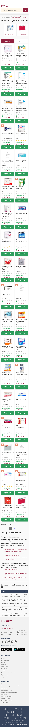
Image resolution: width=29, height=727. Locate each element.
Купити (8, 67)
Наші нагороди (5, 660)
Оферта (3, 677)
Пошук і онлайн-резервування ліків (10, 686)
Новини (3, 662)
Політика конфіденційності (8, 672)
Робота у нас (4, 666)
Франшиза (3, 664)
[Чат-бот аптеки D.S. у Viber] (15, 641)
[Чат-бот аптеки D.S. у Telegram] (12, 641)
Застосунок (4, 694)
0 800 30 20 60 (7, 628)
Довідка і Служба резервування (9, 692)
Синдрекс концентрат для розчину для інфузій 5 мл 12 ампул (15, 578)
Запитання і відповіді (6, 696)
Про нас (3, 658)
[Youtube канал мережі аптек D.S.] (8, 641)
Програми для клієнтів (6, 690)
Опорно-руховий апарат (15, 16)
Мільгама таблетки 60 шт (11, 569)
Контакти (3, 670)
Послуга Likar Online (6, 700)
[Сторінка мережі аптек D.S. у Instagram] (5, 641)
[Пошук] (25, 10)
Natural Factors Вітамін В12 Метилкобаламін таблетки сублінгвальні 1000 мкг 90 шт (16, 573)
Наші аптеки (4, 688)
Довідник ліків (4, 702)
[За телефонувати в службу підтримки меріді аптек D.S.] (20, 6)
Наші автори (4, 668)
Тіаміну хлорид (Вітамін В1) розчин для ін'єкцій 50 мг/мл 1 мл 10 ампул (16, 550)
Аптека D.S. (4, 16)
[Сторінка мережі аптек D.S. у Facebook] (2, 641)
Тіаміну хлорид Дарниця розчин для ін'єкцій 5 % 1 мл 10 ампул (14, 554)
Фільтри (7, 41)
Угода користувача (6, 674)
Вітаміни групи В (5, 17)
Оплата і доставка (5, 698)
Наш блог (3, 684)
